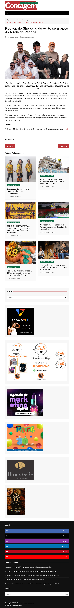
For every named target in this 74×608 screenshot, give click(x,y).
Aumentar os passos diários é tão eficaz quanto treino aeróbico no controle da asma (32, 575)
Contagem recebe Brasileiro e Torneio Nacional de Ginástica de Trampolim (53, 227)
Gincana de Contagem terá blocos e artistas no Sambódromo (18, 191)
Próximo (62, 146)
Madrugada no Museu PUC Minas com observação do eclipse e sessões (28, 567)
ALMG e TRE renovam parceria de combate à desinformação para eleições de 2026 (32, 584)
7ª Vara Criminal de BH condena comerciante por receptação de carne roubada (30, 571)
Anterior (11, 146)
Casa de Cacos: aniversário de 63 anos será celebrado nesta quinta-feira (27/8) (52, 181)
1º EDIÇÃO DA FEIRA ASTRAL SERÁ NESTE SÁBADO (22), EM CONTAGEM (53, 267)
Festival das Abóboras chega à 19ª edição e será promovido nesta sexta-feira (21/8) (19, 273)
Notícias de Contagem (27, 37)
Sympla (65, 129)
